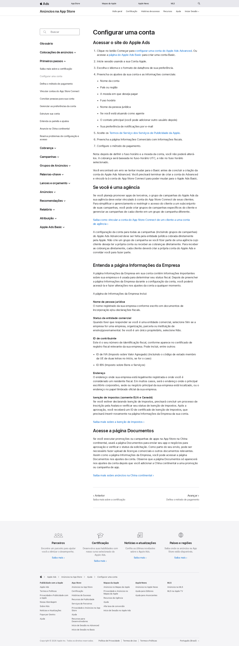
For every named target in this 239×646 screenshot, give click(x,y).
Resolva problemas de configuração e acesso (59, 138)
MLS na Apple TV (175, 591)
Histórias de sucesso (150, 11)
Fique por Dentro (47, 614)
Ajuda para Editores (144, 591)
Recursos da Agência (113, 598)
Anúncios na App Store (57, 11)
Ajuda (178, 11)
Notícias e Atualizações (50, 610)
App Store (75, 3)
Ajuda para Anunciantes (146, 595)
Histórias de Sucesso (81, 595)
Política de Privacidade (109, 641)
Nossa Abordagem (48, 602)
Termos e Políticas (48, 591)
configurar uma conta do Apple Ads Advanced (163, 50)
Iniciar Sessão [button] (191, 11)
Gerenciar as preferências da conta (58, 106)
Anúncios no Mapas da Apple (117, 587)
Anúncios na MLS (175, 587)
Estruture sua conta (50, 113)
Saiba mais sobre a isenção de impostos (118, 421)
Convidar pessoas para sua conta (57, 98)
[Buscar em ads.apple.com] (199, 3)
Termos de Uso (130, 641)
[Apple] (41, 576)
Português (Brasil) (188, 641)
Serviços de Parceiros (82, 604)
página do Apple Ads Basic (125, 54)
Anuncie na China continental (55, 128)
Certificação (131, 11)
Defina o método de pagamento (56, 83)
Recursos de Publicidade (83, 599)
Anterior (100, 495)
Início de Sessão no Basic (83, 630)
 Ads (44, 4)
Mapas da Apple (109, 3)
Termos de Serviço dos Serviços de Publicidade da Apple (144, 133)
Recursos (167, 11)
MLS (173, 3)
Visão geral (117, 11)
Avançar (192, 495)
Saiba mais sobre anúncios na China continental (122, 475)
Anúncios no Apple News (146, 587)
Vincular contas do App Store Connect (59, 91)
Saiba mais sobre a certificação (56, 69)
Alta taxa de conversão (114, 606)
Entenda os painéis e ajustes (54, 121)
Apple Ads (44, 587)
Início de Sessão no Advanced (85, 625)
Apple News (143, 3)
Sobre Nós (44, 606)
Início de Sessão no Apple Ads (117, 610)
